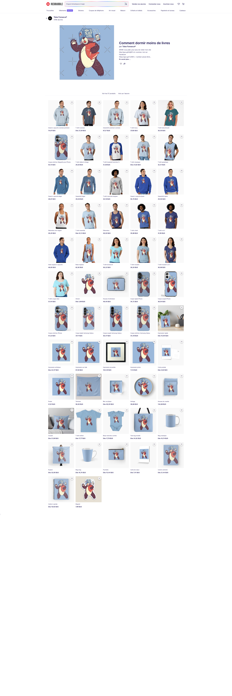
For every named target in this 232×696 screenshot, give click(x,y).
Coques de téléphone (96, 10)
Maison (122, 10)
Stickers (81, 10)
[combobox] (96, 4)
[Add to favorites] (121, 63)
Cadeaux (183, 10)
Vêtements (65, 10)
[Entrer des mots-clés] (126, 4)
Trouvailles (50, 10)
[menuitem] (50, 10)
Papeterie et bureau (167, 10)
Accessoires (151, 10)
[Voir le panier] (183, 4)
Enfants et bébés (136, 10)
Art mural (112, 10)
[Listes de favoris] (179, 4)
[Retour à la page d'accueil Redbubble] (54, 4)
